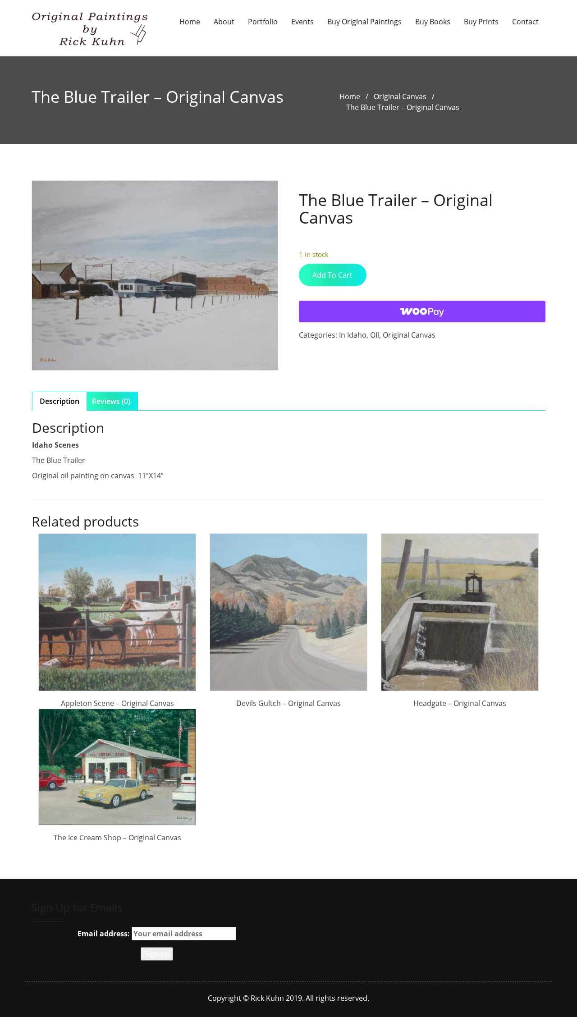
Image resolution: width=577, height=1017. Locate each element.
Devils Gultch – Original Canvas (288, 703)
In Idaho (352, 335)
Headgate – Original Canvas (459, 703)
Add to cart (332, 275)
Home (189, 22)
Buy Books (432, 22)
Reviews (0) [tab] (111, 401)
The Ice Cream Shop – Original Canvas (117, 838)
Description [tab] (59, 401)
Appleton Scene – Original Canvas (117, 703)
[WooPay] (422, 311)
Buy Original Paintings (364, 22)
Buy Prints (481, 22)
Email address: (105, 934)
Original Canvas (400, 96)
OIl (374, 335)
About (224, 22)
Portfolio (263, 22)
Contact (525, 22)
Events (302, 22)
